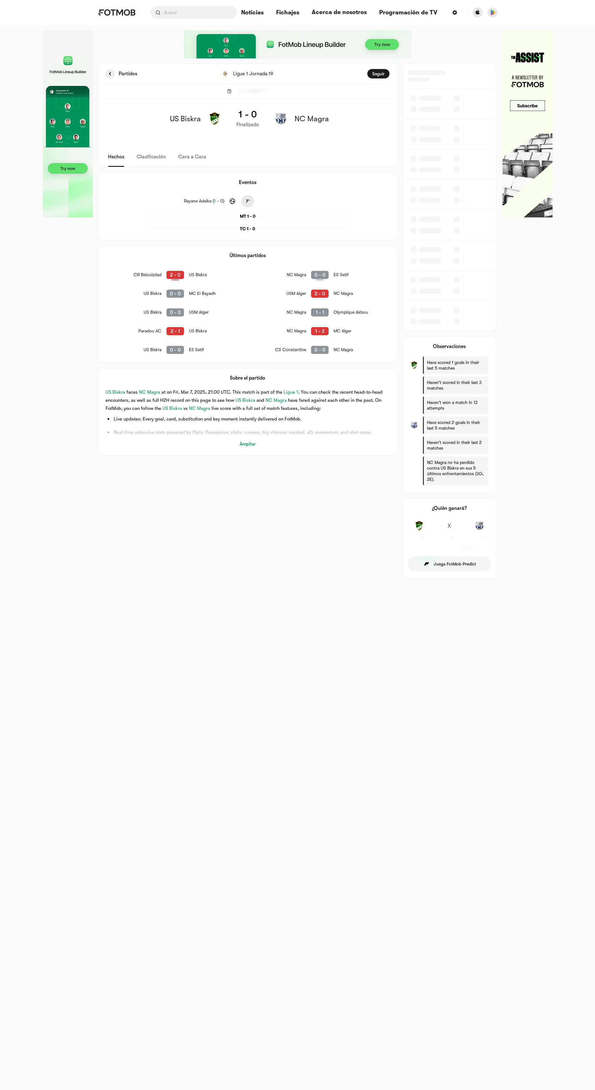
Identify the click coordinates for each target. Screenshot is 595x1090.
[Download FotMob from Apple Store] (478, 12)
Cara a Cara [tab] (192, 157)
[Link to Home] (117, 12)
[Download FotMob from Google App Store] (493, 12)
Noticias (252, 13)
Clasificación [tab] (151, 157)
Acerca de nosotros (339, 12)
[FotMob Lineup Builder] (68, 123)
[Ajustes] (455, 12)
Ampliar (247, 444)
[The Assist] (528, 123)
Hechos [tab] (116, 157)
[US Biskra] (419, 529)
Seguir (378, 73)
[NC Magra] (479, 529)
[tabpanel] (298, 321)
